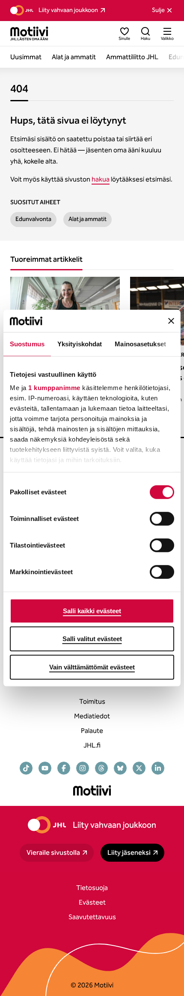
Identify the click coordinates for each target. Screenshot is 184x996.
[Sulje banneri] (171, 321)
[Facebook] (64, 768)
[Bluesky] (120, 768)
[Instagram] (82, 768)
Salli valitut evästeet (92, 638)
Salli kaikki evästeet (92, 611)
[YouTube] (45, 768)
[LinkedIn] (158, 768)
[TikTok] (26, 768)
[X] (139, 768)
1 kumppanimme (54, 387)
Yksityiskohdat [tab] (79, 344)
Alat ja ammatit (87, 219)
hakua (101, 179)
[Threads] (101, 768)
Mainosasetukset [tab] (140, 344)
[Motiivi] (29, 33)
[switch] (162, 519)
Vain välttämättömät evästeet (92, 667)
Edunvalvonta (33, 219)
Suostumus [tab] (27, 344)
